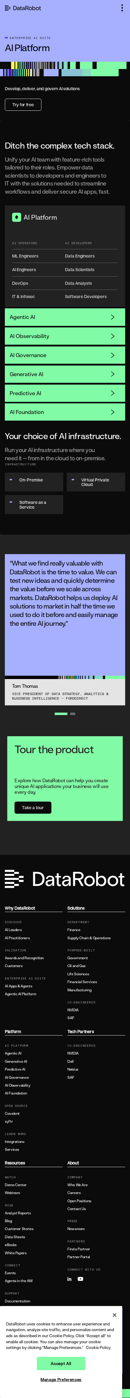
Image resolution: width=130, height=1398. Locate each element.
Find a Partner (78, 1249)
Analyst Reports (18, 1213)
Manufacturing (79, 990)
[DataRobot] (23, 8)
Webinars (12, 1193)
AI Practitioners (17, 938)
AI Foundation (27, 412)
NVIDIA (73, 1010)
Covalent (12, 1113)
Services (12, 1149)
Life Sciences (78, 974)
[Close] (114, 1315)
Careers (73, 1193)
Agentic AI (22, 316)
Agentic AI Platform (20, 994)
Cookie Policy (98, 1347)
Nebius (72, 1069)
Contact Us (76, 1209)
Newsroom (76, 1229)
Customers (14, 966)
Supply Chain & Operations (89, 938)
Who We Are (77, 1185)
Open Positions (79, 1201)
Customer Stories (19, 1229)
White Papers (16, 1253)
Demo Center (16, 1185)
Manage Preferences (61, 1379)
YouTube (82, 1279)
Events (10, 1273)
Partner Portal (78, 1257)
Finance (73, 930)
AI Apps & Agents (18, 986)
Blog (8, 1221)
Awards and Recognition (24, 958)
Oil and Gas (76, 966)
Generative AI (26, 374)
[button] (122, 7)
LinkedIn (71, 1279)
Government (77, 958)
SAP (70, 1018)
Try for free (23, 104)
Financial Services (82, 982)
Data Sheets (15, 1237)
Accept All (61, 1363)
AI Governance (28, 355)
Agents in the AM (18, 1281)
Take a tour (33, 807)
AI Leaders (13, 930)
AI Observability (29, 336)
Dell (70, 1061)
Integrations (14, 1142)
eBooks (11, 1245)
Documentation (17, 1301)
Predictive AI (25, 393)
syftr (9, 1121)
